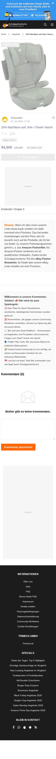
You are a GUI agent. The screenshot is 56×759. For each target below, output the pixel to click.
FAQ (28, 591)
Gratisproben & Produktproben (28, 675)
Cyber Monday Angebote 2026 (28, 705)
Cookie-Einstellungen (28, 626)
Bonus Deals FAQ (28, 596)
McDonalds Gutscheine (28, 680)
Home (3, 34)
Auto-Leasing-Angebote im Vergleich (28, 670)
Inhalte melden (28, 606)
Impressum (28, 601)
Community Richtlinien (28, 621)
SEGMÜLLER (34, 147)
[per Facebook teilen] (13, 727)
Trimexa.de (28, 643)
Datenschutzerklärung (28, 616)
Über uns (28, 581)
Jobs (28, 586)
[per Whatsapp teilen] (19, 727)
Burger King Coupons (28, 685)
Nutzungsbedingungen (28, 611)
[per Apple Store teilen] (24, 727)
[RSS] (36, 727)
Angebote (16, 34)
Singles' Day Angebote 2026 (28, 700)
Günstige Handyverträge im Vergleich (28, 665)
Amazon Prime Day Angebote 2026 (28, 710)
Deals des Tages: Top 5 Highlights (28, 660)
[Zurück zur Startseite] (14, 24)
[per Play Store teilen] (30, 727)
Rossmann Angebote (28, 690)
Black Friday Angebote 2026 (28, 695)
